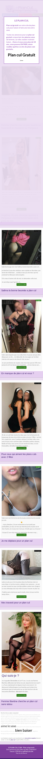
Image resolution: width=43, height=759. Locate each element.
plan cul (13, 739)
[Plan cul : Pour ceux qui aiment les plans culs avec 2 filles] (21, 408)
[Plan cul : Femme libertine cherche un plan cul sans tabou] (21, 643)
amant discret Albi (29, 721)
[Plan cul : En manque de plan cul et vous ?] (21, 327)
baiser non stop (21, 720)
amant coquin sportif (22, 718)
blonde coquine (25, 723)
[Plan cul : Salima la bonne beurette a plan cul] (21, 248)
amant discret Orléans (14, 723)
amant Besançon (9, 721)
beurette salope (19, 721)
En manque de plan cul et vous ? (17, 373)
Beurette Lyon (11, 731)
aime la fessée (30, 714)
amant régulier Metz (20, 714)
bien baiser (23, 730)
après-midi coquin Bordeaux (8, 718)
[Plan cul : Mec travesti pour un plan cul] (21, 565)
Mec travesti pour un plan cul (15, 602)
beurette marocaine (35, 726)
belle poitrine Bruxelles (22, 726)
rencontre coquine (30, 738)
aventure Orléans (24, 716)
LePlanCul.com (27, 751)
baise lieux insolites (35, 716)
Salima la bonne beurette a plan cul (18, 290)
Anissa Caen (32, 723)
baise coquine (19, 733)
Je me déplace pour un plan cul (16, 540)
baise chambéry (11, 733)
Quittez (21, 60)
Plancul (25, 753)
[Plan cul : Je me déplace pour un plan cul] (21, 491)
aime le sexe (8, 726)
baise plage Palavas (10, 719)
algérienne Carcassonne (12, 716)
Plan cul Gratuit (21, 54)
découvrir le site (22, 691)
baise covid (4, 731)
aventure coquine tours (7, 714)
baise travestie (30, 719)
